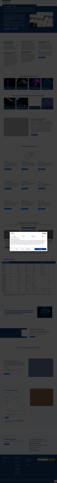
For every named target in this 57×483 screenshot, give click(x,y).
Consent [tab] (14, 236)
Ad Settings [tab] (33, 236)
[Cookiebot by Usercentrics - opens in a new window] (42, 233)
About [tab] (43, 236)
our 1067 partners (16, 240)
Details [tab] (24, 236)
